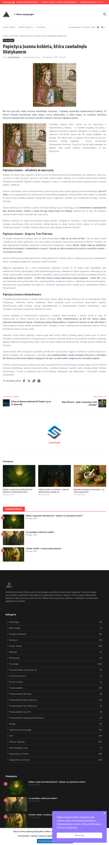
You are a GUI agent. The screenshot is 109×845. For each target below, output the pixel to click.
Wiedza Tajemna (25, 27)
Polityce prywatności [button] (67, 827)
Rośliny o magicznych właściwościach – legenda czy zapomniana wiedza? (54, 516)
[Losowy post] (98, 27)
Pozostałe (40, 27)
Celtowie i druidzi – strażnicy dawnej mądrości (43, 548)
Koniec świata (8, 27)
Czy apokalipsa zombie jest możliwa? (40, 532)
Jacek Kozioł (14, 57)
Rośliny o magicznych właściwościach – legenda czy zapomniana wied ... (18, 490)
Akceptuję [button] (79, 835)
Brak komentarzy (32, 57)
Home (5, 36)
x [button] (104, 813)
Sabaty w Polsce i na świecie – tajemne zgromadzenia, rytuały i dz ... (53, 490)
